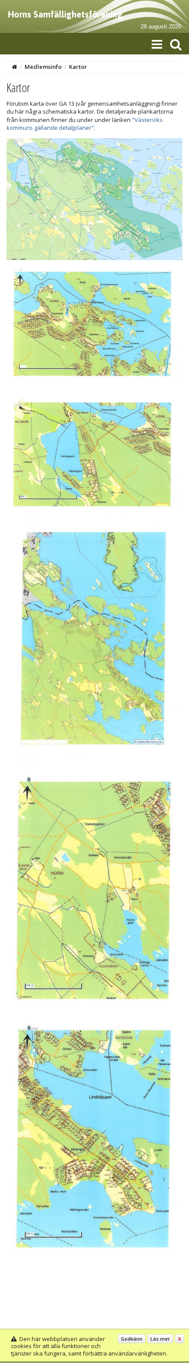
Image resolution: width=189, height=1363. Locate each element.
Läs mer (160, 1338)
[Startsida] (14, 67)
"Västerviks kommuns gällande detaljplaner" (85, 124)
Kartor (78, 67)
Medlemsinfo (43, 67)
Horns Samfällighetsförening (65, 14)
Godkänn (131, 1338)
